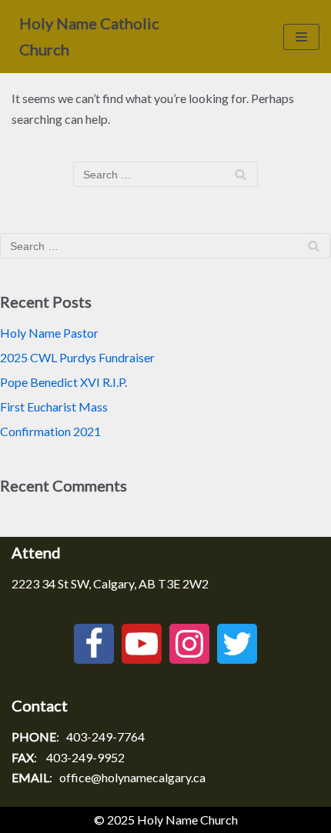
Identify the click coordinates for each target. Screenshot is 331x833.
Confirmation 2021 (50, 431)
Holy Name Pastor (49, 332)
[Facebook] (94, 644)
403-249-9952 (85, 757)
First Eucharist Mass (54, 406)
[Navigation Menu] (301, 37)
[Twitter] (237, 644)
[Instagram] (189, 644)
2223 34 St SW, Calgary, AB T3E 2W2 (110, 583)
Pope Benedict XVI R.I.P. (63, 382)
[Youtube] (142, 644)
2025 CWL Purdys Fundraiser (77, 357)
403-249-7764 (105, 736)
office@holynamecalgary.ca (132, 777)
